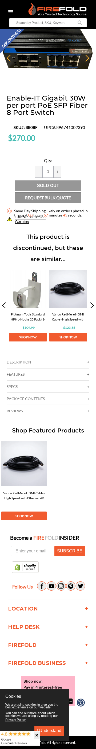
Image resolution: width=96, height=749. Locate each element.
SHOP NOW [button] (28, 337)
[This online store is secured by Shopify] (25, 567)
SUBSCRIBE (69, 551)
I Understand (49, 730)
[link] (28, 305)
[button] (4, 305)
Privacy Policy (15, 720)
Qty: (48, 160)
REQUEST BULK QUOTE (48, 197)
